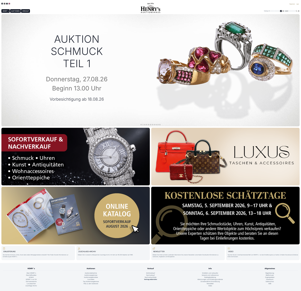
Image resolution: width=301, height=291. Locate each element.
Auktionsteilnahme (91, 273)
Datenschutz (270, 281)
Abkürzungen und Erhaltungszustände (210, 279)
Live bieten (90, 279)
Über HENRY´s (31, 273)
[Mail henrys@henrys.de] (7, 4)
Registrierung (269, 273)
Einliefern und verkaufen (210, 273)
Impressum (269, 279)
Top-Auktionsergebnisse (91, 281)
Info (210, 268)
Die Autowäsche (31, 281)
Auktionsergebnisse (90, 275)
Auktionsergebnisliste (91, 277)
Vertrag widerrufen (150, 279)
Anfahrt (31, 277)
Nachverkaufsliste (150, 277)
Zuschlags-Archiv (31, 286)
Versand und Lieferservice (210, 275)
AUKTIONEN (15, 11)
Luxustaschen (31, 283)
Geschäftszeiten (31, 275)
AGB (269, 283)
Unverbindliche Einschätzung (210, 281)
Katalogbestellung (210, 277)
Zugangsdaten (270, 277)
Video (210, 286)
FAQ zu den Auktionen (91, 283)
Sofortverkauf (150, 273)
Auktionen (91, 268)
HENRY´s (6, 11)
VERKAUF (25, 11)
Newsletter (210, 283)
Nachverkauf (150, 275)
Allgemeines (270, 268)
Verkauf (150, 268)
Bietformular (270, 275)
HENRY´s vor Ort (31, 279)
